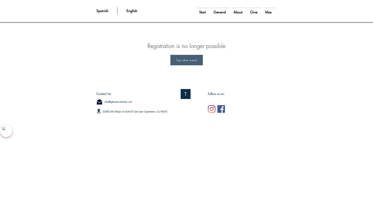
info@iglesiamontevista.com (118, 101)
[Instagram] (211, 109)
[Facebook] (221, 109)
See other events (186, 60)
